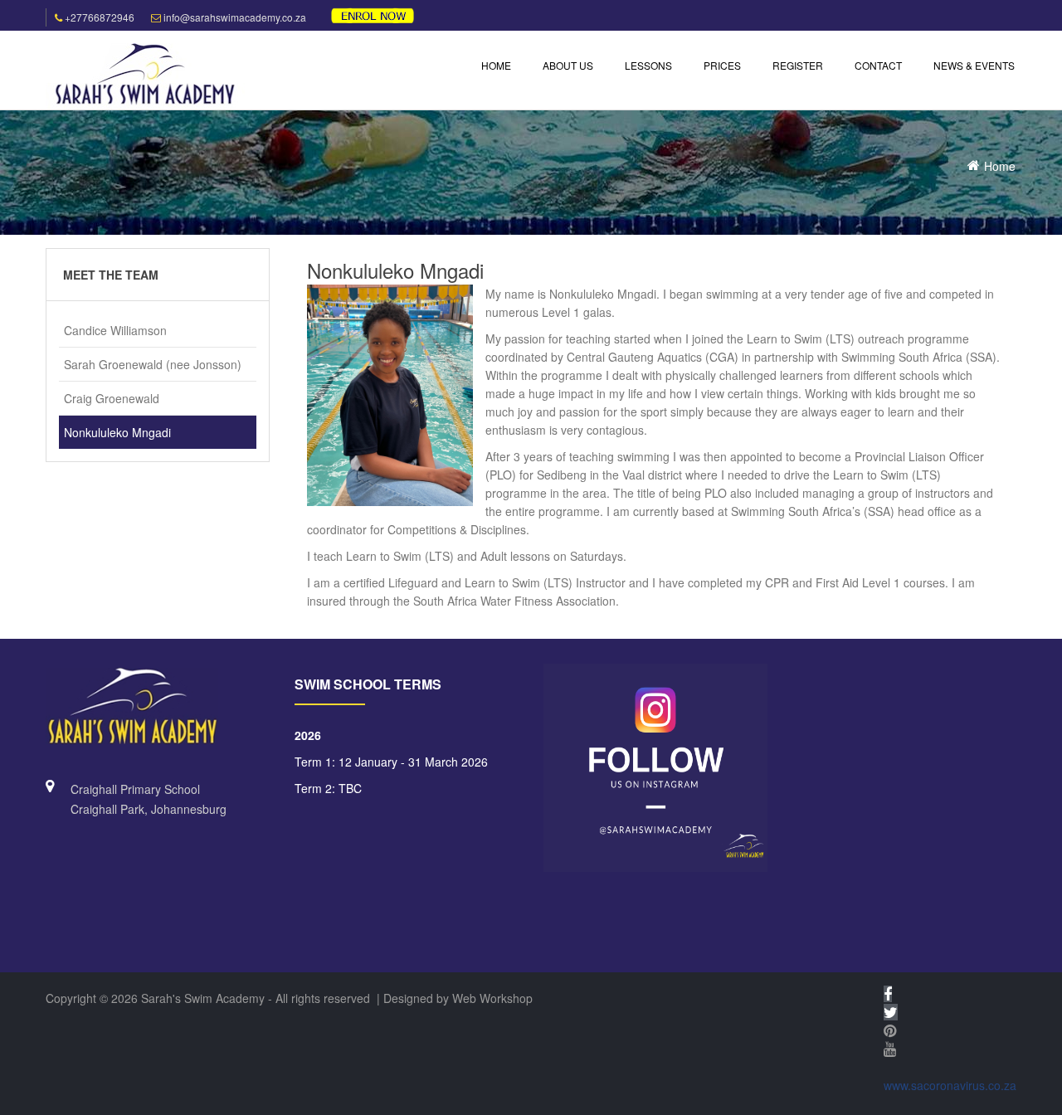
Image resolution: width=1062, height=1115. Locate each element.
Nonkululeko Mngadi (117, 432)
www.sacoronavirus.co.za (950, 1085)
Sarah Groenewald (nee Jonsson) (152, 364)
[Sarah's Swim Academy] (145, 74)
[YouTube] (890, 1048)
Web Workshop (492, 998)
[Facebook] (888, 994)
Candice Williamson (115, 330)
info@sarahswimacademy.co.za (234, 17)
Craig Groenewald (111, 398)
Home (1000, 166)
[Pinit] (890, 1030)
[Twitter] (891, 1012)
